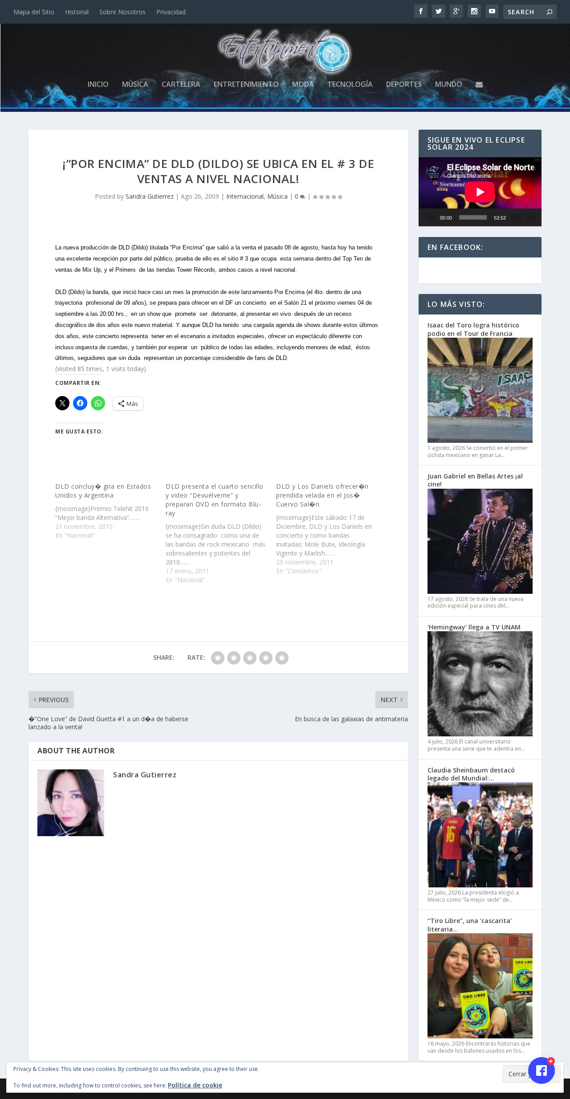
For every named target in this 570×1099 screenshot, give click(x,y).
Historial (77, 12)
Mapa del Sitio (33, 12)
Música (135, 85)
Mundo (448, 85)
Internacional (245, 196)
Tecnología (350, 85)
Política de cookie (195, 1085)
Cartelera (181, 85)
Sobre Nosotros (122, 12)
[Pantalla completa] (530, 217)
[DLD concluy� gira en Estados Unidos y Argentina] (110, 511)
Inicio (98, 85)
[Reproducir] (431, 217)
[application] (480, 191)
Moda (303, 85)
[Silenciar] (516, 217)
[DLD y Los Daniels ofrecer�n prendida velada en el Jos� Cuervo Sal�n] (331, 529)
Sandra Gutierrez (150, 196)
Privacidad (171, 12)
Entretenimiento (246, 85)
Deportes (404, 85)
